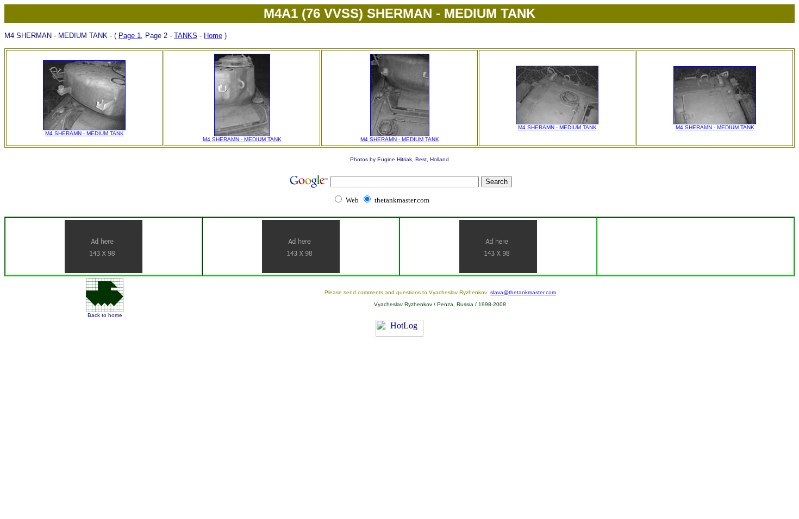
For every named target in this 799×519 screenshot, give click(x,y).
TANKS (185, 35)
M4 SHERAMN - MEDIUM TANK (84, 133)
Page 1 (129, 35)
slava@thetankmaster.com (523, 292)
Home (213, 35)
